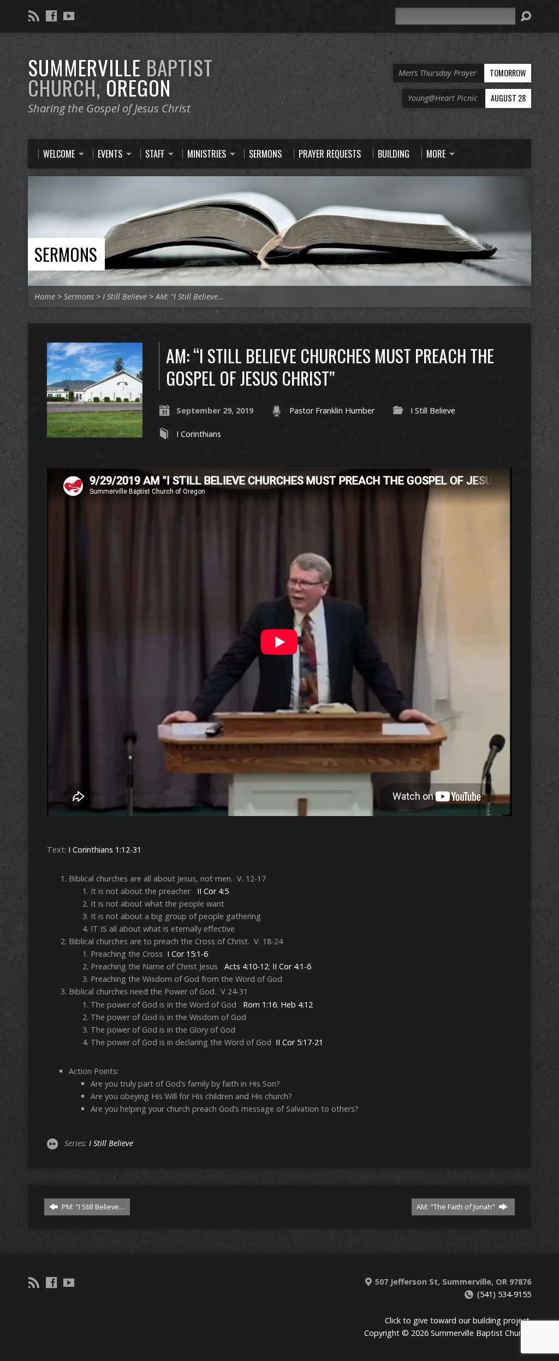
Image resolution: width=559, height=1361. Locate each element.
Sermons (65, 254)
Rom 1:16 (260, 1004)
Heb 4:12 (297, 1004)
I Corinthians (198, 434)
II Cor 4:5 (213, 891)
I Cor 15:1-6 (187, 954)
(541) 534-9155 (504, 1294)
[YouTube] (68, 15)
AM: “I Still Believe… (190, 296)
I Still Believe (125, 296)
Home (44, 296)
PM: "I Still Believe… (92, 1207)
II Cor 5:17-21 (299, 1042)
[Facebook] (51, 15)
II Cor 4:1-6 (291, 966)
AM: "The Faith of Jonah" (457, 1207)
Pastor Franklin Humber (331, 410)
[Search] (525, 16)
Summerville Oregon (120, 77)
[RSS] (33, 15)
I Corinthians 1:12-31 (104, 849)
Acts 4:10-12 (246, 966)
